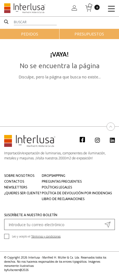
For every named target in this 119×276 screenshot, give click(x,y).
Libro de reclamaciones (63, 199)
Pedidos (29, 34)
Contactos (14, 181)
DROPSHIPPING (53, 175)
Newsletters (15, 187)
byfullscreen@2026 (16, 270)
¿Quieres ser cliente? (22, 193)
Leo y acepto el (36, 236)
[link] (85, 139)
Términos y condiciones (46, 236)
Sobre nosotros (19, 175)
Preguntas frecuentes (62, 181)
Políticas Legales (57, 187)
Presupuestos (89, 34)
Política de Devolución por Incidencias (77, 193)
